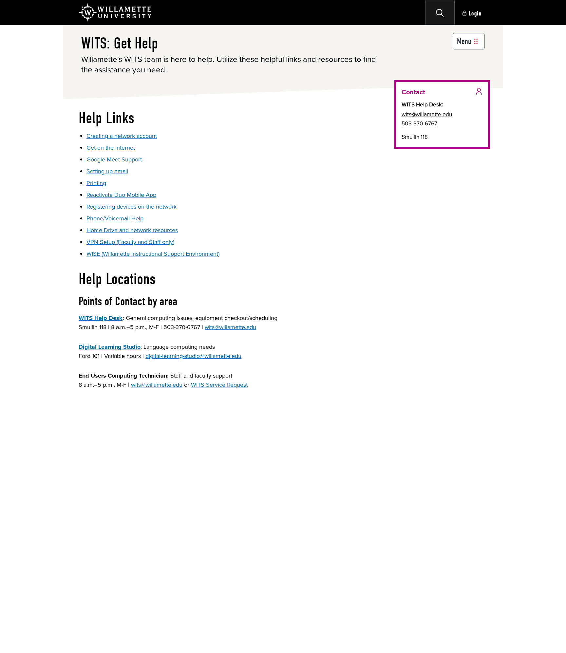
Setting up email (107, 171)
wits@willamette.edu (230, 327)
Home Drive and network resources (132, 230)
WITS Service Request (219, 385)
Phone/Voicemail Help (114, 218)
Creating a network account (121, 136)
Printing (96, 183)
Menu (464, 41)
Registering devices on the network (131, 206)
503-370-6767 (419, 123)
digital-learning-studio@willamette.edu (193, 356)
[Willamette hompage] (115, 12)
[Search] (440, 12)
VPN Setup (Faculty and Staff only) (130, 242)
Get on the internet (110, 147)
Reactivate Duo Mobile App (121, 195)
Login (475, 13)
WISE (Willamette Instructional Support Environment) (152, 254)
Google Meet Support (114, 159)
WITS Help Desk (101, 318)
